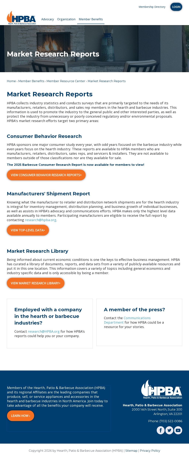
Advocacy (47, 19)
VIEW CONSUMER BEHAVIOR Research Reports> (46, 175)
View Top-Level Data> (28, 230)
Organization (66, 19)
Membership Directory (152, 6)
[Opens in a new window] (161, 430)
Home (11, 81)
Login (176, 6)
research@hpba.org (40, 220)
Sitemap (131, 450)
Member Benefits (91, 19)
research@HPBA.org (44, 331)
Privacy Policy (150, 450)
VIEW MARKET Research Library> (35, 283)
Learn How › (20, 416)
